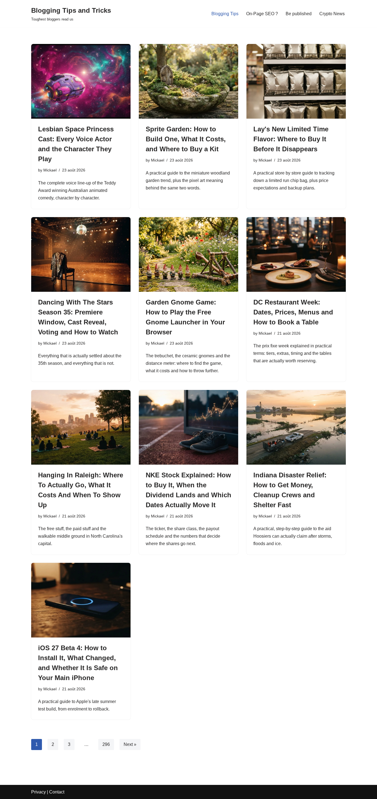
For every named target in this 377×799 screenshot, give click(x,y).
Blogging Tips (224, 13)
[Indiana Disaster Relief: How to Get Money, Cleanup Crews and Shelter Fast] (296, 427)
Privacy (38, 792)
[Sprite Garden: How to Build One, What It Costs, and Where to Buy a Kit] (188, 81)
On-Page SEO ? (262, 13)
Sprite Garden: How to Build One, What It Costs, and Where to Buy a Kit (186, 139)
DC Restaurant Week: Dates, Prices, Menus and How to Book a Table (293, 312)
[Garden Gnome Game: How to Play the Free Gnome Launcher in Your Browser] (188, 254)
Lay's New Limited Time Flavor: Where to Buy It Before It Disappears (290, 139)
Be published (299, 13)
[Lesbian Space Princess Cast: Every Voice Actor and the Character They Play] (81, 81)
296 (106, 744)
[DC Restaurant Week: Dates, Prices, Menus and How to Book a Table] (296, 254)
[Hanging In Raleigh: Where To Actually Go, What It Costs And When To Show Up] (81, 427)
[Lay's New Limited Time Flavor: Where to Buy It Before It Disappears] (296, 81)
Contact (56, 792)
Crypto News (332, 13)
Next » (130, 744)
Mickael (50, 170)
